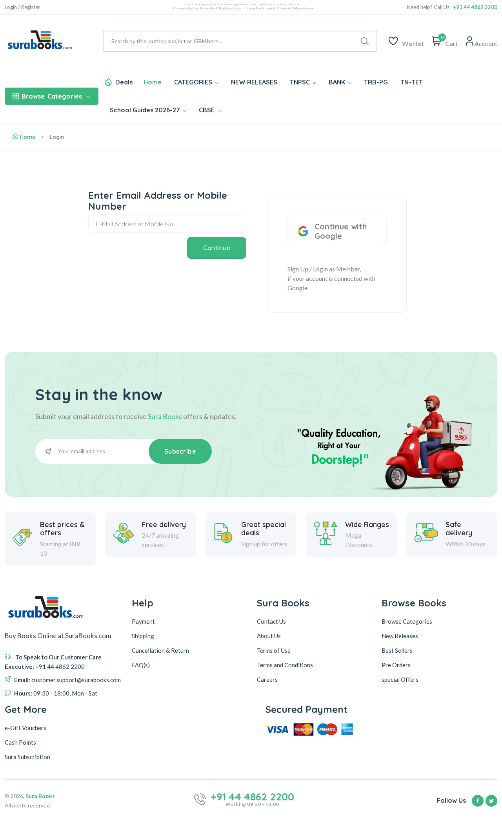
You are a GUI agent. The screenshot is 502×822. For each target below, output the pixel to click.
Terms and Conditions (285, 664)
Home (153, 82)
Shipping (143, 635)
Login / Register (22, 7)
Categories (52, 96)
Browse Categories (407, 621)
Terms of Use (274, 650)
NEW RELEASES (254, 82)
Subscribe (180, 451)
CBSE (207, 110)
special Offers (400, 679)
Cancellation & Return (160, 650)
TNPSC (300, 82)
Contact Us (271, 621)
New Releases (400, 635)
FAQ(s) (141, 664)
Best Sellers (397, 650)
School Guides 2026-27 (146, 110)
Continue (216, 248)
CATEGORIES (194, 82)
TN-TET (411, 82)
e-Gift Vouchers (25, 727)
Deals (124, 82)
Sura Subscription (27, 756)
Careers (267, 679)
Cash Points (20, 742)
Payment (143, 621)
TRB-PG (376, 82)
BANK (338, 82)
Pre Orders (396, 664)
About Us (269, 635)
